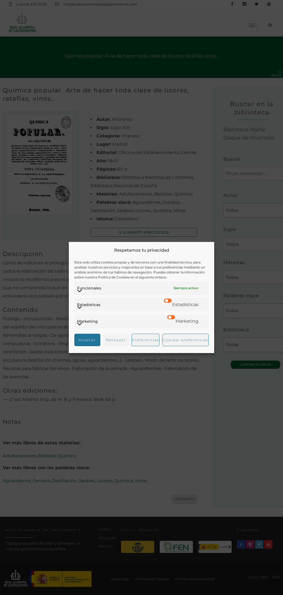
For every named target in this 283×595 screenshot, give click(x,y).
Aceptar (87, 340)
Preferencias (145, 340)
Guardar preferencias (185, 340)
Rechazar (116, 340)
